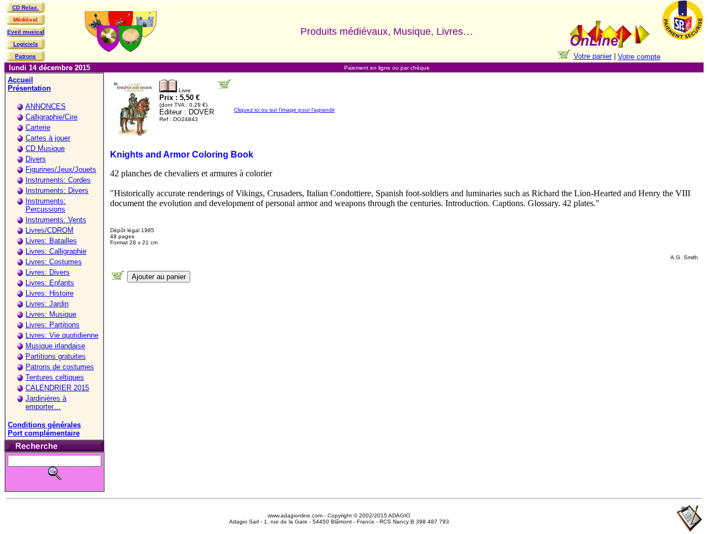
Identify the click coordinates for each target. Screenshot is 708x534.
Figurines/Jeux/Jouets (60, 169)
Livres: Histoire (49, 293)
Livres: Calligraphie (55, 251)
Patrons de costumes (59, 367)
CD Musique (45, 148)
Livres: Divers (47, 272)
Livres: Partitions (52, 325)
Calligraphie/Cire (51, 117)
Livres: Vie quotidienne (61, 335)
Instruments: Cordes (58, 180)
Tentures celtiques (54, 377)
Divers (35, 159)
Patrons (25, 56)
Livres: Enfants (49, 283)
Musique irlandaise (55, 346)
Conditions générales (44, 425)
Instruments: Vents (55, 220)
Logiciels (25, 44)
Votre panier (593, 56)
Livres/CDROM (49, 230)
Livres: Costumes (53, 262)
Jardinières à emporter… (45, 402)
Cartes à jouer (47, 138)
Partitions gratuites (55, 356)
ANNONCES (45, 106)
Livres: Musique (50, 314)
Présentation (29, 88)
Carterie (37, 127)
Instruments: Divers (56, 190)
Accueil (20, 80)
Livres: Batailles (51, 241)
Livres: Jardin (47, 304)
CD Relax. (25, 7)
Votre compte (639, 57)
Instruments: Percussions (45, 205)
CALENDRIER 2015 (57, 388)
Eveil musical (25, 32)
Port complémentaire (44, 433)
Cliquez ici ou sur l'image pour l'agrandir (284, 110)
